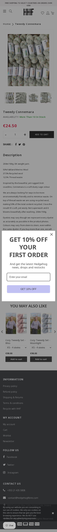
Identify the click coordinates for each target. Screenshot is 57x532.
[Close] (51, 234)
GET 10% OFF (28, 289)
